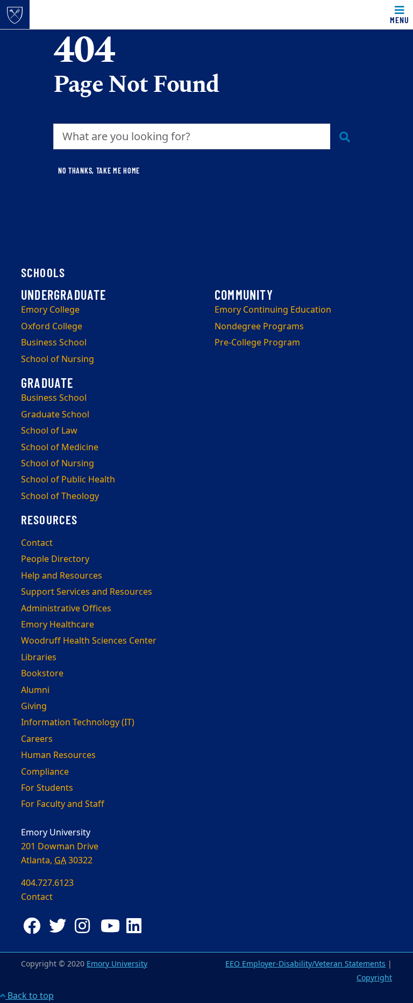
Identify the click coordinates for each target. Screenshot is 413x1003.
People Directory (55, 559)
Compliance (45, 772)
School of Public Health (68, 479)
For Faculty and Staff (62, 804)
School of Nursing (57, 359)
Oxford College (51, 326)
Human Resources (58, 755)
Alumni (35, 690)
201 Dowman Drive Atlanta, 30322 (59, 853)
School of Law (49, 430)
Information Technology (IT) (77, 722)
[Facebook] (34, 926)
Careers (37, 739)
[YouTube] (111, 926)
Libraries (38, 657)
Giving (34, 706)
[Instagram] (85, 926)
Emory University (117, 964)
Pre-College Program (257, 342)
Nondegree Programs (259, 326)
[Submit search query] (345, 136)
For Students (47, 788)
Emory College (50, 310)
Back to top (29, 996)
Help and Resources (61, 575)
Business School (54, 342)
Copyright (374, 978)
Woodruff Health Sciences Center (88, 640)
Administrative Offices (66, 608)
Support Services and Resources (86, 592)
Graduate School (55, 414)
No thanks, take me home (99, 170)
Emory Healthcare (57, 624)
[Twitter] (60, 926)
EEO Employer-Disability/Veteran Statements (305, 964)
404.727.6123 (47, 883)
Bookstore (42, 673)
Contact (37, 543)
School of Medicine (59, 447)
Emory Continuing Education (273, 310)
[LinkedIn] (137, 926)
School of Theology (60, 496)
